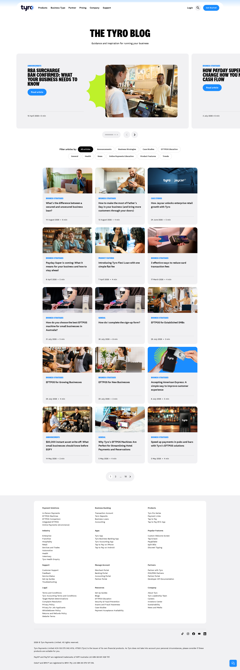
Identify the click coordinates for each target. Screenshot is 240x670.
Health (88, 156)
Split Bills (152, 544)
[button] (134, 134)
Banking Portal (101, 573)
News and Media (155, 607)
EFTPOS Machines (50, 516)
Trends (166, 156)
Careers (151, 598)
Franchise (46, 538)
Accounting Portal (103, 576)
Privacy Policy (48, 604)
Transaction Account (104, 513)
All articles (85, 149)
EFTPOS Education (169, 149)
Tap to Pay (152, 519)
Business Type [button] (58, 7)
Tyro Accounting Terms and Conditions (59, 595)
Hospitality (47, 541)
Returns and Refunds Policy (54, 613)
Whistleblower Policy (51, 610)
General (74, 156)
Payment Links (154, 516)
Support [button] (107, 7)
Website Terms (48, 616)
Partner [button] (72, 7)
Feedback (46, 573)
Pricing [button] (82, 7)
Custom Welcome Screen (159, 535)
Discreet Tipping (155, 547)
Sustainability (154, 604)
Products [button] (42, 7)
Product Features (148, 156)
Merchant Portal (102, 570)
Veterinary (46, 556)
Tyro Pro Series (154, 513)
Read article (37, 92)
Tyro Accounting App (104, 541)
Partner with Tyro (155, 570)
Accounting (100, 522)
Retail (44, 544)
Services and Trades (51, 547)
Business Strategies (127, 149)
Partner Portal (101, 579)
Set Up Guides (101, 593)
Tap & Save (152, 538)
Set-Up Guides (48, 579)
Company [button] (94, 7)
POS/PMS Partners (156, 573)
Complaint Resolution (52, 601)
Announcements (104, 149)
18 (126, 476)
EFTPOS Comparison (51, 519)
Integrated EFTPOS (50, 522)
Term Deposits (101, 516)
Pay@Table (152, 541)
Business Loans (102, 519)
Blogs (97, 595)
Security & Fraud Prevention (107, 601)
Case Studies (148, 149)
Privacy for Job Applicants (53, 607)
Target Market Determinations (55, 598)
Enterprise (46, 535)
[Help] (233, 663)
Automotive (47, 550)
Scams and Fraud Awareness (107, 604)
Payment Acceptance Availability (109, 610)
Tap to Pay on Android (104, 547)
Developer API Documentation (161, 579)
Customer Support (50, 570)
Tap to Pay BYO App (156, 522)
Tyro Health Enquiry (51, 559)
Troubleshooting (49, 582)
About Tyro (152, 593)
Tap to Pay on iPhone (104, 544)
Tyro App (99, 535)
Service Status (48, 576)
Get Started (211, 7)
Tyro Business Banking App (107, 538)
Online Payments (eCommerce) (55, 525)
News (100, 156)
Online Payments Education (121, 156)
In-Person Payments (51, 513)
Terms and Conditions (52, 593)
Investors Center (155, 601)
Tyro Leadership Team (157, 595)
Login (190, 7)
